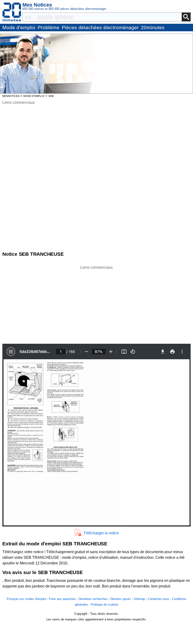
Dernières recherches (93, 599)
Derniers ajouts (120, 599)
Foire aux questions (62, 599)
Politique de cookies (104, 604)
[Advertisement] (96, 303)
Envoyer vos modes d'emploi (26, 599)
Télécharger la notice (101, 533)
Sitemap (139, 599)
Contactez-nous (158, 599)
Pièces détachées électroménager (100, 27)
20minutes (153, 27)
